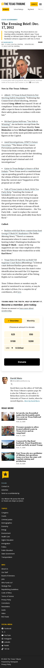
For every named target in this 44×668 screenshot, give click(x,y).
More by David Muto (32, 401)
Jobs (3, 579)
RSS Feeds (5, 617)
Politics (3, 547)
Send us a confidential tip (10, 493)
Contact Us (5, 486)
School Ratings (18, 9)
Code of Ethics (6, 593)
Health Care (5, 537)
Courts (3, 516)
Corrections (5, 603)
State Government (9, 20)
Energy (3, 530)
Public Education (7, 550)
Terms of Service (7, 596)
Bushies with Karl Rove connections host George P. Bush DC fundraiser (21, 232)
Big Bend (31, 9)
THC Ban (41, 9)
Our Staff (4, 572)
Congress (4, 513)
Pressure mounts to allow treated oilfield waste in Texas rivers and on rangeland (27, 430)
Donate (34, 4)
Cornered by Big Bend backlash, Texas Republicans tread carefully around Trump (29, 443)
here (19, 292)
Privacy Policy (6, 600)
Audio (3, 610)
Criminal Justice (6, 519)
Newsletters (5, 606)
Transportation (6, 557)
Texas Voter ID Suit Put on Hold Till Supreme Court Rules (19, 261)
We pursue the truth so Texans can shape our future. (12, 500)
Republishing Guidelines (9, 589)
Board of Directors (8, 576)
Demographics (6, 523)
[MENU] (41, 4)
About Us (4, 569)
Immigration (5, 543)
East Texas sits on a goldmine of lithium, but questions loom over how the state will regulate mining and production (29, 457)
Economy (4, 526)
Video (3, 613)
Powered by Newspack (9, 662)
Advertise (4, 490)
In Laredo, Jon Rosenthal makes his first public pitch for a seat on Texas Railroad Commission (28, 416)
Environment (5, 533)
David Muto (8, 42)
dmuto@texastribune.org (21, 381)
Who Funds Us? (7, 583)
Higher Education (7, 540)
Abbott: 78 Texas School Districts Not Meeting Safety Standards (19, 96)
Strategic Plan (6, 586)
